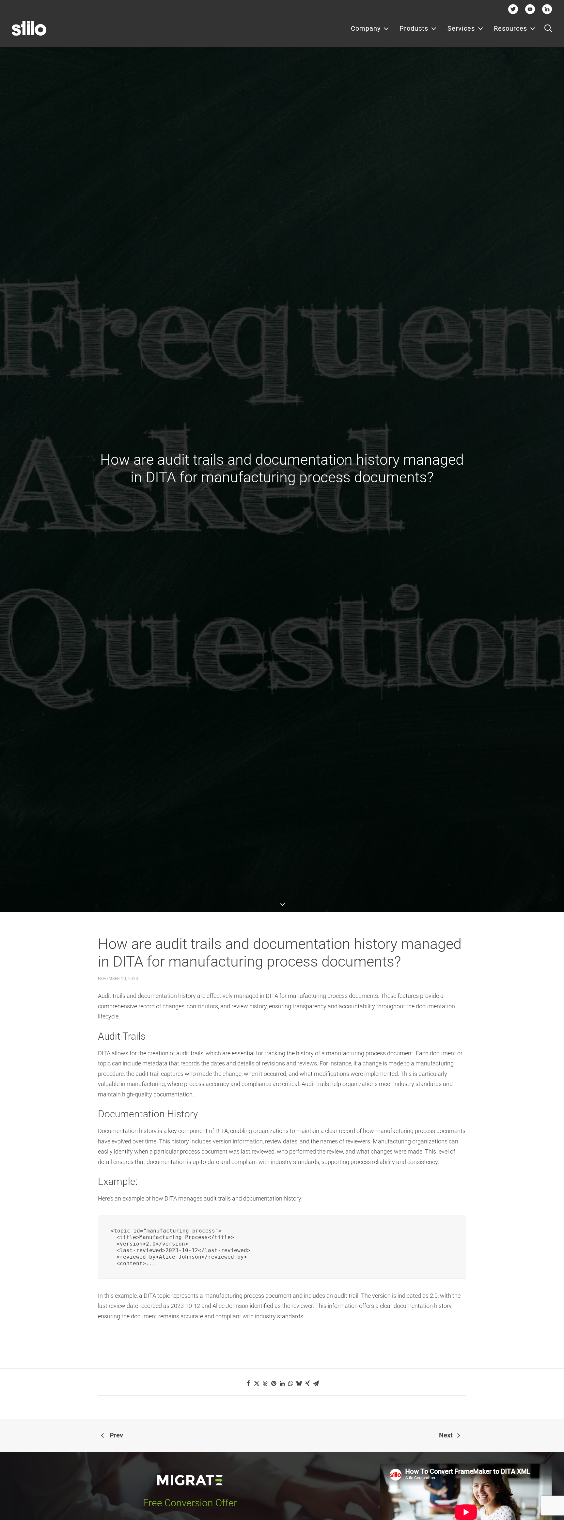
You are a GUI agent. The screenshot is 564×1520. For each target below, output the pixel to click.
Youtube (530, 9)
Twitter (513, 9)
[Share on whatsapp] (290, 1383)
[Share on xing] (307, 1383)
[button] (548, 28)
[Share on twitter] (256, 1383)
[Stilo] (29, 28)
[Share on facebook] (248, 1383)
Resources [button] (510, 28)
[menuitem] (370, 28)
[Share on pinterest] (273, 1383)
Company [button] (366, 28)
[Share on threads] (265, 1383)
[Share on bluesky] (299, 1383)
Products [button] (414, 28)
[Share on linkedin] (282, 1383)
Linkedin (547, 9)
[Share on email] (316, 1383)
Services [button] (461, 28)
